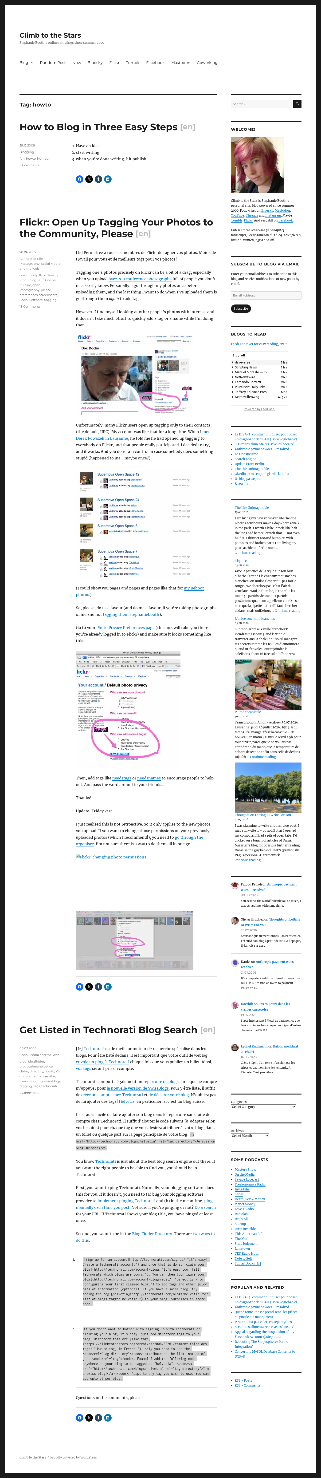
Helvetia (126, 1101)
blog (23, 1061)
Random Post (53, 62)
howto (31, 158)
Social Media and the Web (39, 1055)
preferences (29, 295)
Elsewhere (242, 484)
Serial (239, 1194)
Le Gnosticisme (246, 454)
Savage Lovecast (247, 1180)
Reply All (241, 1219)
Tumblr (133, 62)
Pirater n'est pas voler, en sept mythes (263, 1322)
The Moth (242, 1239)
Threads (252, 215)
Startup (240, 1224)
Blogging (27, 152)
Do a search (205, 1207)
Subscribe (241, 309)
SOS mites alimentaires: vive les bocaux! (264, 444)
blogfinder (36, 1061)
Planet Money (245, 1204)
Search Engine (245, 459)
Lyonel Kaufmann (254, 1046)
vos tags (83, 1068)
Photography (29, 263)
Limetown (242, 1249)
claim (24, 1071)
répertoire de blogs (161, 1081)
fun (22, 158)
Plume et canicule (248, 712)
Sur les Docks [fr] (248, 1263)
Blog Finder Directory (152, 1233)
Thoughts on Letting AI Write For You (263, 815)
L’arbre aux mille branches (255, 619)
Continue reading (248, 553)
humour (43, 158)
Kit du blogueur (32, 280)
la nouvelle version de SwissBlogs (138, 1088)
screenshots (48, 295)
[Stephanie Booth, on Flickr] (266, 165)
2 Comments (29, 1093)
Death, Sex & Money (250, 1199)
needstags (121, 778)
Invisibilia (242, 1189)
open (36, 285)
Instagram (273, 215)
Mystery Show (245, 1170)
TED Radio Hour (247, 1254)
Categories (239, 1102)
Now (76, 62)
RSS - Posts (243, 1381)
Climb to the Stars (50, 35)
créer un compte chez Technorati (112, 1094)
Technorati (94, 1048)
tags (36, 1086)
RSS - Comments (247, 1385)
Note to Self (243, 1259)
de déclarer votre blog (169, 1094)
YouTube (237, 215)
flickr (43, 275)
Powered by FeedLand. (259, 409)
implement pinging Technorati (126, 1200)
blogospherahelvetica (36, 1066)
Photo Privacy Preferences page (125, 627)
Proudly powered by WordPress (73, 1457)
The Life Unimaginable (252, 469)
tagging (50, 300)
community (29, 275)
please (46, 290)
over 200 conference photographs (140, 279)
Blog (24, 62)
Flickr (114, 62)
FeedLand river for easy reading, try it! (259, 344)
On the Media (244, 1175)
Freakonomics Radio (250, 1184)
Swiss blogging (31, 1081)
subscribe (47, 1076)
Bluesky (95, 62)
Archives (237, 1131)
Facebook (155, 62)
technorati (49, 1086)
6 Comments (29, 165)
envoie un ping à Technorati (102, 1061)
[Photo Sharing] (146, 375)
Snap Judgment (246, 1244)
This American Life (249, 1234)
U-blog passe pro (248, 479)
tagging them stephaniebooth (131, 614)
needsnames (149, 778)
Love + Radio (244, 1209)
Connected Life (31, 259)
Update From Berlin (249, 464)
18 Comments (30, 306)
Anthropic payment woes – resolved (262, 449)
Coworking (207, 62)
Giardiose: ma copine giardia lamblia (262, 474)
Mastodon (180, 62)
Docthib (247, 1004)
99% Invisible (245, 1229)
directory (36, 1071)
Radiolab (241, 1214)
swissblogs (52, 1081)
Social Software (31, 300)
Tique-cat (242, 561)
